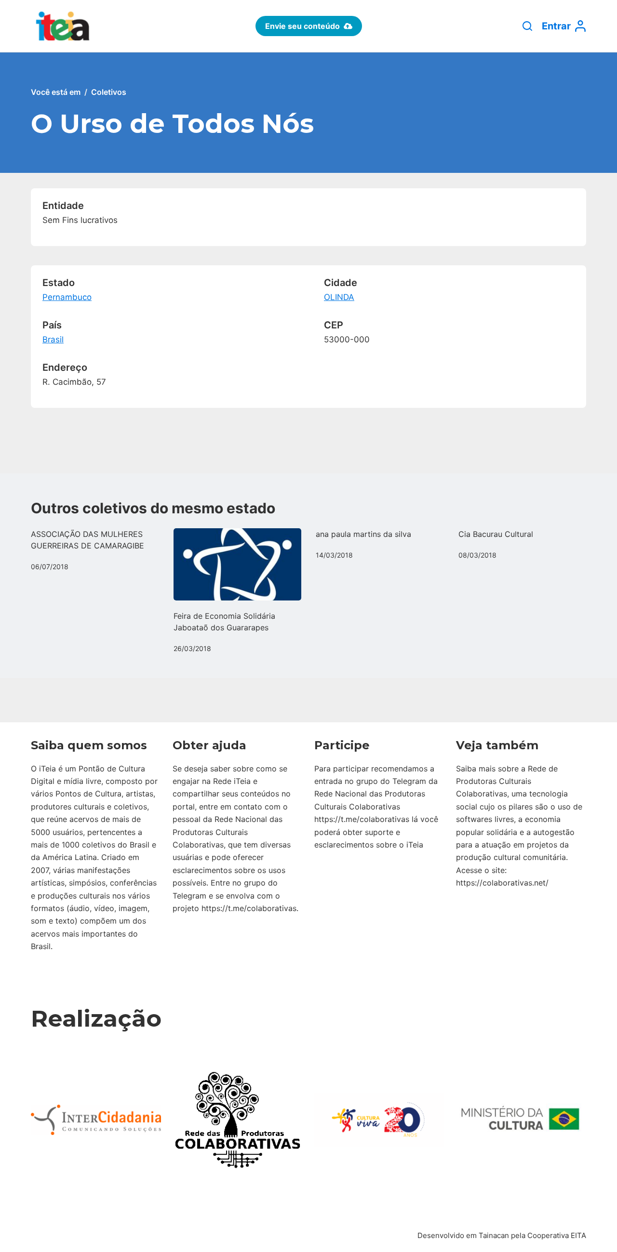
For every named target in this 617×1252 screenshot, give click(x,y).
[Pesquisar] (527, 26)
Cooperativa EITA (556, 1235)
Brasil (53, 339)
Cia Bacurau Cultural (495, 534)
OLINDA (339, 297)
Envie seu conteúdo (302, 26)
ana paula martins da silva (363, 534)
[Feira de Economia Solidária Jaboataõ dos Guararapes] (238, 564)
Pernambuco (67, 297)
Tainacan (494, 1235)
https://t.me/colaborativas (248, 908)
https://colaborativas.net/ (502, 882)
